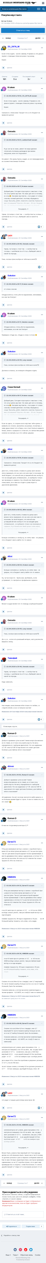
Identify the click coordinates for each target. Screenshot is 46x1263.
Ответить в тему (23, 30)
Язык (8, 1255)
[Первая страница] (2, 38)
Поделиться (12, 1226)
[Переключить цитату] (5, 96)
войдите (32, 1197)
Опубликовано (20, 49)
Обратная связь (26, 1255)
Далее (37, 38)
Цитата (9, 68)
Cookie (37, 1255)
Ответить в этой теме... (15, 1214)
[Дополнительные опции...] (42, 48)
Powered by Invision (23, 1260)
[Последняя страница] (43, 38)
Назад (8, 38)
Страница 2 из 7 (22, 38)
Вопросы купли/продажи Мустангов (29, 23)
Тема (15, 1255)
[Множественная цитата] (3, 67)
